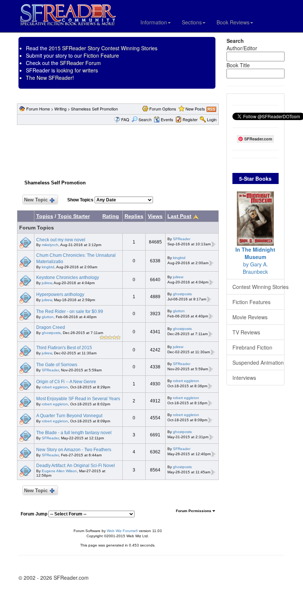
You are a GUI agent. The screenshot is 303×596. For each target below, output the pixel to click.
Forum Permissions (194, 511)
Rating (110, 216)
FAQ (125, 119)
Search (145, 119)
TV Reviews (246, 332)
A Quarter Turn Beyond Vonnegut (69, 415)
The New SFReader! (50, 77)
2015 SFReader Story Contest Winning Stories (103, 48)
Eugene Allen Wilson (59, 471)
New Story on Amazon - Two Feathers (73, 449)
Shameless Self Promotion (94, 109)
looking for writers (77, 70)
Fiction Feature (101, 55)
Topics (44, 216)
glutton (48, 317)
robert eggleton (55, 387)
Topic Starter (74, 216)
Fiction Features (251, 302)
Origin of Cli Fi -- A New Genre (66, 381)
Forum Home (38, 109)
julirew (47, 283)
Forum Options (162, 109)
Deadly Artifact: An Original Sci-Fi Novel (75, 465)
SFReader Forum (80, 63)
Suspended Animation (258, 362)
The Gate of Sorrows (56, 364)
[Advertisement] (151, 150)
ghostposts (182, 294)
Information (153, 22)
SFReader (181, 239)
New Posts (195, 109)
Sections (192, 22)
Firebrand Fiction (252, 347)
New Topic (36, 199)
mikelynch (50, 245)
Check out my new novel (60, 239)
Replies (134, 216)
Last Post (179, 216)
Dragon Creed (50, 327)
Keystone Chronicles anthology (67, 277)
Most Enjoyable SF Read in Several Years (78, 398)
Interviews (244, 377)
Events (167, 119)
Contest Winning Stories (258, 286)
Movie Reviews (250, 317)
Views (155, 216)
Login (212, 119)
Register (190, 119)
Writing (60, 109)
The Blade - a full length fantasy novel (74, 432)
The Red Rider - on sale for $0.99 (69, 311)
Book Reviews (233, 22)
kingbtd (48, 267)
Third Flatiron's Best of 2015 (64, 347)
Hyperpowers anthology (60, 294)
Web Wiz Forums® (122, 531)
